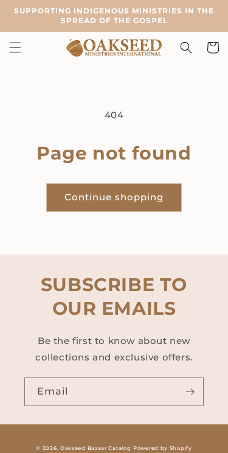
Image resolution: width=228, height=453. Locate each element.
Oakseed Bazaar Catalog (95, 448)
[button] (15, 47)
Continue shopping (114, 197)
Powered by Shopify (162, 448)
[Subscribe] (189, 392)
